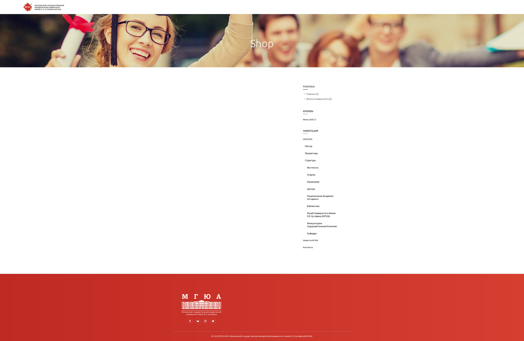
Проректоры (311, 153)
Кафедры (312, 233)
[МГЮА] (43, 7)
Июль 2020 (308, 119)
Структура (310, 160)
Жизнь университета (317, 99)
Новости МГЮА (310, 240)
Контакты (308, 247)
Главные (310, 94)
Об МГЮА (307, 139)
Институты (312, 167)
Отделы (311, 175)
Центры (311, 189)
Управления (313, 182)
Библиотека (313, 206)
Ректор (308, 146)
